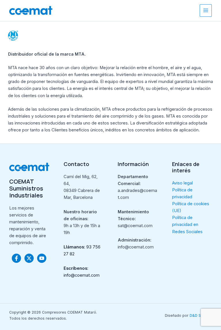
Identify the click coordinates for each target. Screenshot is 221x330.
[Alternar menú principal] (206, 10)
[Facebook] (16, 258)
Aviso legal (182, 183)
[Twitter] (29, 258)
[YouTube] (41, 258)
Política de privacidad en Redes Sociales (187, 224)
